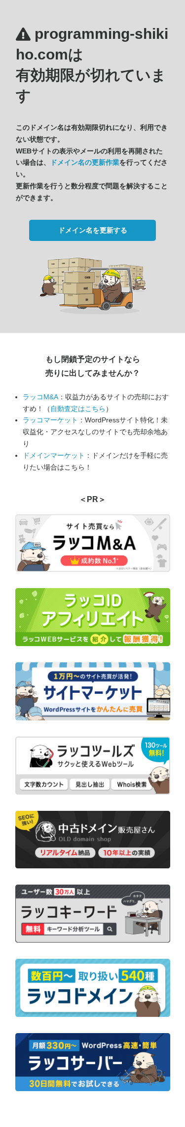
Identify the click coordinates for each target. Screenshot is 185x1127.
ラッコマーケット (50, 420)
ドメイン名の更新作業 (84, 162)
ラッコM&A (40, 397)
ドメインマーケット (54, 455)
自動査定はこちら (78, 409)
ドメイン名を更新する (92, 230)
